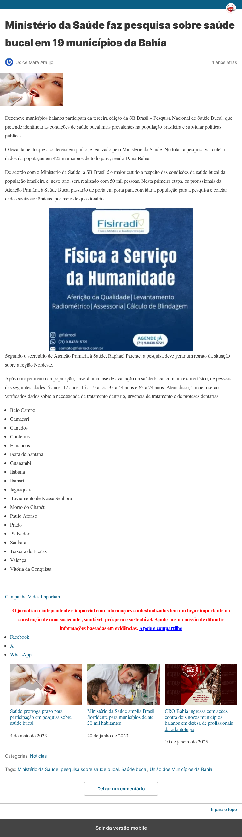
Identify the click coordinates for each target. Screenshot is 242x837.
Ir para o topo (224, 809)
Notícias (38, 756)
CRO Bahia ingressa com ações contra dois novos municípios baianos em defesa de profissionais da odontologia (199, 719)
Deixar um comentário (121, 788)
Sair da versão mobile (121, 828)
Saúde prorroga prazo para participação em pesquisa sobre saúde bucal (41, 716)
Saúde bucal (134, 769)
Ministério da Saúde (38, 769)
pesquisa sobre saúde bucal (90, 769)
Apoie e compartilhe (160, 628)
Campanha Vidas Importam (32, 596)
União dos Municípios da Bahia (181, 769)
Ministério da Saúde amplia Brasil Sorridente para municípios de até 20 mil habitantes (120, 716)
